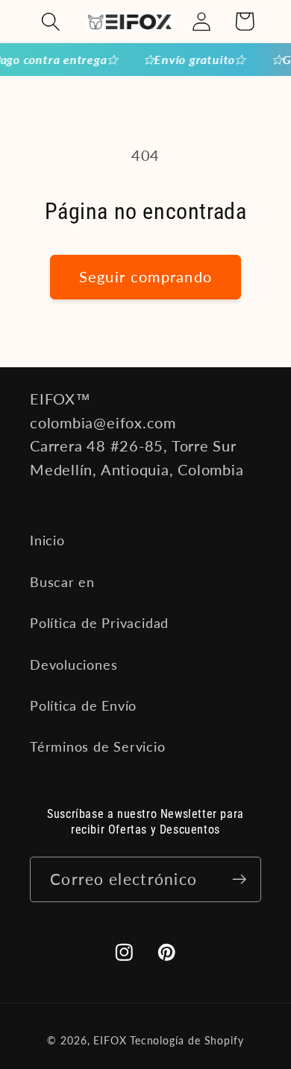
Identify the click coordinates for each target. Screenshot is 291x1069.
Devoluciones (73, 664)
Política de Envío (83, 705)
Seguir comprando (146, 276)
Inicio (47, 540)
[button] (50, 21)
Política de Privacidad (99, 623)
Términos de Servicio (98, 746)
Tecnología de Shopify (187, 1040)
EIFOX (110, 1040)
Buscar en (62, 582)
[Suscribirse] (239, 879)
